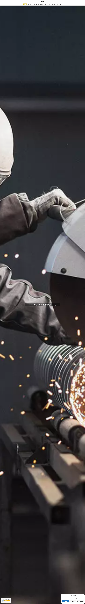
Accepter (65, 601)
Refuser (73, 601)
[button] (83, 595)
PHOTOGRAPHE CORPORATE (42, 305)
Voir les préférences (80, 601)
